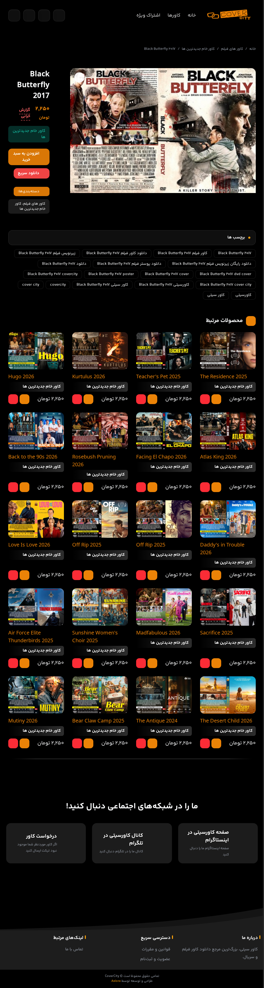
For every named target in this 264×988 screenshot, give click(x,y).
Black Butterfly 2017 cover (167, 274)
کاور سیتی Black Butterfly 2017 (102, 285)
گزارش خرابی (24, 113)
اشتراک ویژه (148, 15)
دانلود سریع (28, 173)
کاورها (174, 15)
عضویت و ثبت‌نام (155, 959)
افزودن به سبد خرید (26, 156)
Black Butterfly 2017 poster (111, 274)
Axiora (116, 981)
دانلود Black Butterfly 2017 (64, 264)
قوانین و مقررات (156, 949)
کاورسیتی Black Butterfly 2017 (164, 285)
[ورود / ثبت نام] (59, 15)
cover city (30, 285)
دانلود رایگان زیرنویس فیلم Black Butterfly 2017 (211, 264)
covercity (58, 285)
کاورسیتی (243, 295)
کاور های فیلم (232, 49)
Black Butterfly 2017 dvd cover (225, 274)
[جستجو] (14, 15)
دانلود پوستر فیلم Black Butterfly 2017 (129, 264)
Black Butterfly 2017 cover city (225, 285)
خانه (192, 15)
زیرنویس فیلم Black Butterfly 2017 (47, 253)
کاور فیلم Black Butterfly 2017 (182, 253)
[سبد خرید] (29, 15)
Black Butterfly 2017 (234, 253)
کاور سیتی (216, 295)
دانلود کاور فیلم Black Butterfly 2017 (116, 253)
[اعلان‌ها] (44, 15)
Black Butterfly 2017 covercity (53, 274)
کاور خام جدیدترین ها (198, 49)
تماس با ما (74, 949)
